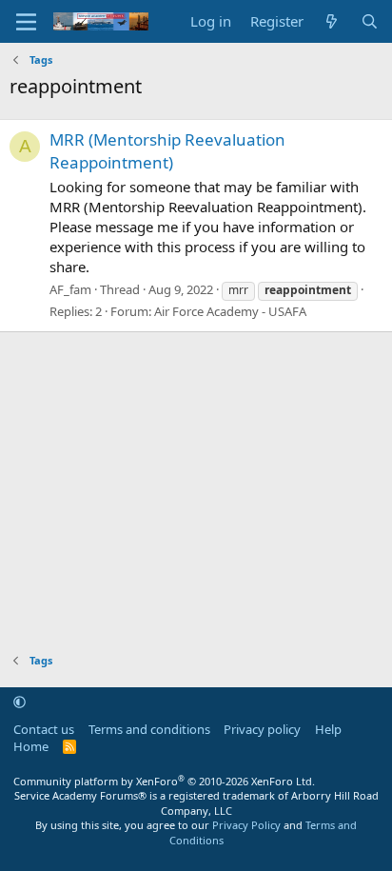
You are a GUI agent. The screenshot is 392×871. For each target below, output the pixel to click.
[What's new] (331, 21)
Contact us (43, 729)
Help (328, 729)
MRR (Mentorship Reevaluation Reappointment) (167, 151)
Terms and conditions (149, 729)
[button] (19, 701)
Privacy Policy (246, 825)
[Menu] (26, 22)
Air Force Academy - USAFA (230, 311)
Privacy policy (262, 729)
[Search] (369, 21)
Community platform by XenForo (164, 781)
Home (31, 746)
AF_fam (70, 289)
